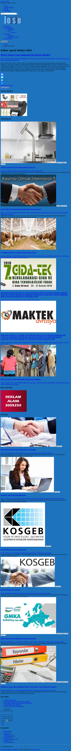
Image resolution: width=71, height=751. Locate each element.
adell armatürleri (25, 170)
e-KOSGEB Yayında (10, 700)
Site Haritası (7, 10)
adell (18, 170)
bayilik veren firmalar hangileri (42, 212)
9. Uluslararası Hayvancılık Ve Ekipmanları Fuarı (18, 252)
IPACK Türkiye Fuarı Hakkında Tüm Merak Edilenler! (26, 55)
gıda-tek (37, 300)
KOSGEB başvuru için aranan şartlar (27, 593)
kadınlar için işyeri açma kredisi (54, 498)
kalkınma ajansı (49, 642)
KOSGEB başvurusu (24, 453)
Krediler (13, 32)
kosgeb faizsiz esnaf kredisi (43, 553)
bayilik (19, 212)
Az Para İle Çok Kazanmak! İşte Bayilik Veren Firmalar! (21, 209)
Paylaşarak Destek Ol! (7, 85)
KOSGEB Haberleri (13, 37)
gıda (19, 300)
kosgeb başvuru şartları (44, 593)
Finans (9, 31)
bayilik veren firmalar (27, 212)
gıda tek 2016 (30, 300)
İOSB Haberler (8, 27)
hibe (28, 642)
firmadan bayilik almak (7, 214)
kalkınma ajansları (59, 642)
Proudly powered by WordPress (9, 749)
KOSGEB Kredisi (35, 453)
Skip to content (5, 1)
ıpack (27, 58)
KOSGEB (7, 34)
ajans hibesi (30, 690)
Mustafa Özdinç (21, 58)
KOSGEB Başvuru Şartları (10, 590)
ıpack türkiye (51, 58)
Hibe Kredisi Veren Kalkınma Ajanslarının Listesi (18, 638)
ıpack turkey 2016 (42, 58)
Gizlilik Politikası (9, 7)
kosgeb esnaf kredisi (30, 553)
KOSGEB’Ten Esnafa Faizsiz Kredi (13, 550)
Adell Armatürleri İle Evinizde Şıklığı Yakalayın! (18, 167)
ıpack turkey (33, 58)
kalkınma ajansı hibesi (49, 690)
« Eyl (2, 724)
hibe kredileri (33, 642)
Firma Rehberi (8, 38)
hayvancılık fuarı (49, 256)
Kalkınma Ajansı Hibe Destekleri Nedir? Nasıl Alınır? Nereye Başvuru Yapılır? (28, 687)
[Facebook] (35, 74)
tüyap (67, 58)
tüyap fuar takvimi (6, 60)
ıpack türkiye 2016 (60, 58)
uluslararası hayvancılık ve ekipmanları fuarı (16, 257)
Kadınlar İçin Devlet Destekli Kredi (13, 495)
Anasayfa (6, 26)
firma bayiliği (64, 212)
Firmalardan (11, 29)
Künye (6, 6)
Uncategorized (8, 742)
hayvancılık (30, 256)
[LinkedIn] (35, 80)
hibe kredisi (41, 642)
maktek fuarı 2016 (43, 342)
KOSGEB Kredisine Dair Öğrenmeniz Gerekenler (18, 450)
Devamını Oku (5, 87)
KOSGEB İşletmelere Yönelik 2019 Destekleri (17, 701)
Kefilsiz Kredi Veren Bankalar (12, 704)
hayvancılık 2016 (39, 256)
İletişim (6, 9)
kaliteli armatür (39, 170)
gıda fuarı (23, 300)
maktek (28, 342)
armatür (32, 170)
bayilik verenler (55, 212)
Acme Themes (36, 749)
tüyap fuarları (15, 60)
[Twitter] (35, 77)
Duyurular (10, 35)
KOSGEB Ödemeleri (47, 453)
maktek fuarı (34, 342)
